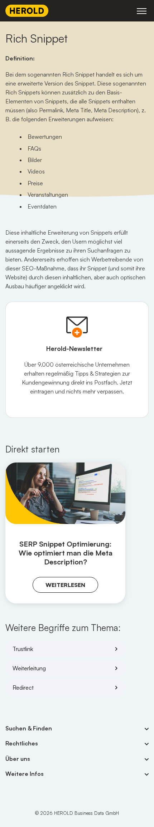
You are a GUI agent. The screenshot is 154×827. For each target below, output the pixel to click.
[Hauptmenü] (142, 11)
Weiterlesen (65, 584)
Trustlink (23, 648)
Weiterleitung (29, 668)
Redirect (23, 687)
